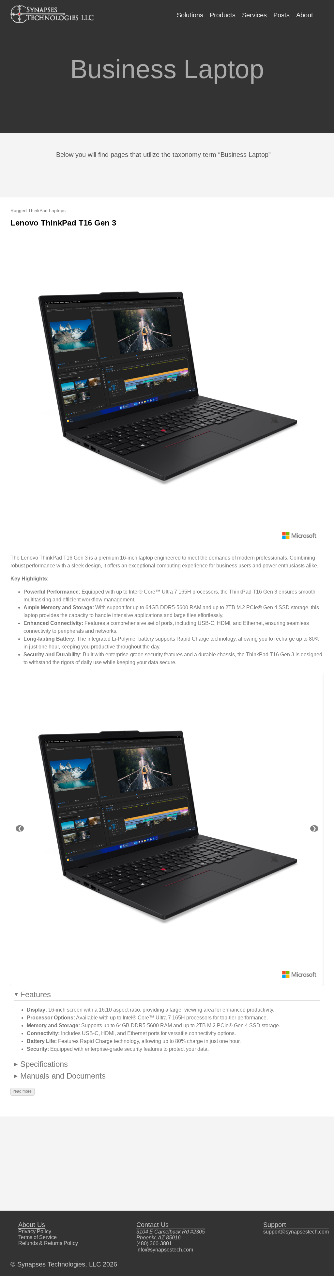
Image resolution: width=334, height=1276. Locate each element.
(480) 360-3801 (154, 1243)
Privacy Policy (34, 1231)
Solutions (190, 15)
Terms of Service (37, 1237)
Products (222, 15)
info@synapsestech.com (164, 1249)
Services (254, 15)
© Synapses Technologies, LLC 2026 (63, 1264)
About (304, 15)
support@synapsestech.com (296, 1231)
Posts (281, 15)
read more (22, 1091)
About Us (31, 1224)
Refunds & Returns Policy (48, 1243)
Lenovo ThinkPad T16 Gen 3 (63, 222)
